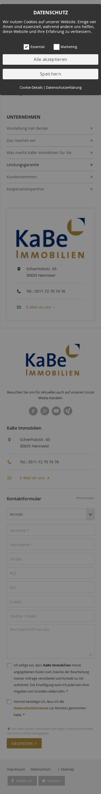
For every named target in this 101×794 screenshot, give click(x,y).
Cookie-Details (31, 87)
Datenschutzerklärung (64, 87)
